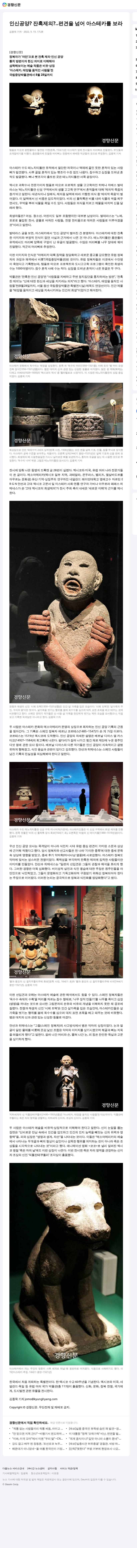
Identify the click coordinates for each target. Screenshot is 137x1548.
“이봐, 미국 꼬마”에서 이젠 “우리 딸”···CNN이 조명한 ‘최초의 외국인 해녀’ (38, 1438)
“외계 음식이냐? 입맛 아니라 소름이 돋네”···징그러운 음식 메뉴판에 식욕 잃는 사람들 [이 (95, 1438)
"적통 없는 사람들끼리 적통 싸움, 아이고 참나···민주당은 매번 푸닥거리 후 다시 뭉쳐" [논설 (38, 1428)
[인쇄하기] (119, 41)
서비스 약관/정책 (69, 1468)
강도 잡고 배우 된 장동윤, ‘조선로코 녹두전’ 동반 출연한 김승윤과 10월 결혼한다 (38, 1443)
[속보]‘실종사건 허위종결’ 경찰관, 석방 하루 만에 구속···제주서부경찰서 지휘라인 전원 (95, 1443)
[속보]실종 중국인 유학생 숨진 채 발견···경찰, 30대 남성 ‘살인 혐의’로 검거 (95, 1428)
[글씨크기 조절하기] (113, 41)
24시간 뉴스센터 (36, 1468)
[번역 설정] (106, 41)
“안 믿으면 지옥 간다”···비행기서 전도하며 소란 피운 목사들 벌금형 (38, 1433)
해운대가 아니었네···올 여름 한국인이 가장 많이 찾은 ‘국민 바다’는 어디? (38, 1448)
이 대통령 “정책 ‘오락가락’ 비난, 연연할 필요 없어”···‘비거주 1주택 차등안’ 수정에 (95, 1433)
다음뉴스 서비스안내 (13, 1468)
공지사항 (52, 1468)
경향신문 (14, 4)
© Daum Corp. (11, 1484)
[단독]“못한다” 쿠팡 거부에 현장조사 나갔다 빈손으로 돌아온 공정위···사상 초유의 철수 (95, 1448)
